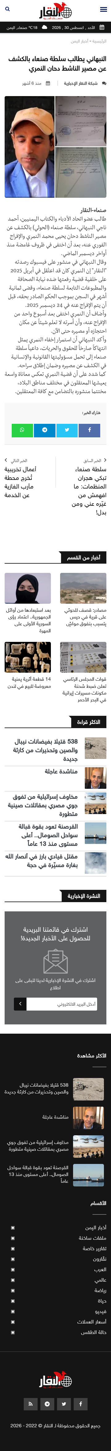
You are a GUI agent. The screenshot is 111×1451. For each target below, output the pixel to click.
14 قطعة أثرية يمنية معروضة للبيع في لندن (29, 682)
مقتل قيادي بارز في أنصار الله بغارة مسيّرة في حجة (42, 860)
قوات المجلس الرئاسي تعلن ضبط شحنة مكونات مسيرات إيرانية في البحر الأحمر (84, 689)
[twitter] (64, 1404)
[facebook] (81, 1404)
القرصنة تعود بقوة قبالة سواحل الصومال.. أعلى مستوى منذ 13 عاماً (48, 835)
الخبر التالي (20, 479)
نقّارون (58, 1259)
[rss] (31, 1404)
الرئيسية (99, 41)
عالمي (58, 1279)
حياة (58, 1300)
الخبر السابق (89, 488)
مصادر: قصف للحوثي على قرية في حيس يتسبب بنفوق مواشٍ (85, 617)
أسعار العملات (58, 1321)
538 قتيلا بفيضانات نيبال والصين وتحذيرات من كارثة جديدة (45, 750)
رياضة (58, 1290)
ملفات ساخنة (58, 1238)
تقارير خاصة (58, 1248)
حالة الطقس (58, 1332)
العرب (58, 1269)
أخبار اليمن (79, 41)
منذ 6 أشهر (31, 83)
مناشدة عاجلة (61, 771)
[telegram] (47, 1404)
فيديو (58, 1311)
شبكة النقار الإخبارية (80, 83)
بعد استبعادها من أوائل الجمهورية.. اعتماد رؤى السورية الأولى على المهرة (28, 620)
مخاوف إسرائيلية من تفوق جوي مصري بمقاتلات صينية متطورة (43, 805)
